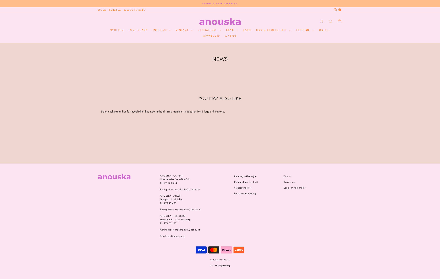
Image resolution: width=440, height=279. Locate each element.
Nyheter (117, 30)
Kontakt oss (114, 10)
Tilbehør (303, 30)
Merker (231, 36)
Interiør (160, 30)
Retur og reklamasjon (245, 176)
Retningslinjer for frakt (246, 182)
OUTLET (324, 30)
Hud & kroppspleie (272, 30)
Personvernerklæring (245, 193)
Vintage (183, 30)
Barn (247, 30)
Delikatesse (208, 30)
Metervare (211, 36)
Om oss (102, 10)
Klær (230, 30)
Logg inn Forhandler (135, 10)
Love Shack (138, 30)
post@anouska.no (176, 236)
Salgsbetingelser (242, 187)
